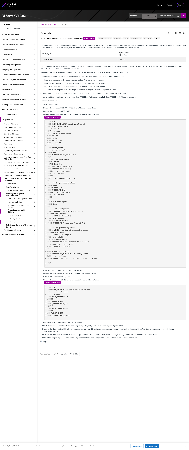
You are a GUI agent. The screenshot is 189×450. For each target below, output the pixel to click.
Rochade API (8, 144)
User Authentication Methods (13, 85)
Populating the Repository (11, 65)
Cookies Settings (137, 446)
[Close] (186, 446)
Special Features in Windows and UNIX (18, 172)
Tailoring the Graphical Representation (15, 195)
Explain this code (53, 117)
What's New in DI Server (11, 35)
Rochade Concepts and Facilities (13, 40)
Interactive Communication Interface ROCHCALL (17, 158)
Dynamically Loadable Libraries (15, 151)
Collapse (17, 28)
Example (13, 222)
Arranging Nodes (16, 215)
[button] (155, 16)
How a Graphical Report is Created (20, 199)
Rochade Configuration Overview (14, 80)
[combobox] (159, 15)
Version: (42, 38)
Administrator (136, 38)
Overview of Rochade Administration (15, 75)
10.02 (126, 38)
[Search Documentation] (183, 15)
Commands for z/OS (11, 169)
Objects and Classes (11, 134)
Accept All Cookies (152, 446)
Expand (7, 28)
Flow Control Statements (13, 127)
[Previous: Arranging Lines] (168, 33)
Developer (148, 38)
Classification (11, 184)
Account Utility (7, 90)
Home (42, 24)
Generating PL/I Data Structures (16, 165)
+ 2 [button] (156, 38)
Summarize (90, 38)
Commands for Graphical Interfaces (17, 175)
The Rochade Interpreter (13, 137)
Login (180, 5)
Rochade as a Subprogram (13, 154)
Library (159, 5)
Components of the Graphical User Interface (17, 180)
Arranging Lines (16, 218)
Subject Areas (7, 55)
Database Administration (11, 95)
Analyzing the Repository (11, 70)
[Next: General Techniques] (172, 33)
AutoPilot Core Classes (12, 230)
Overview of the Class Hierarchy (18, 190)
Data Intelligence (105, 38)
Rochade (118, 38)
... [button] (59, 24)
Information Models (9, 50)
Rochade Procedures (11, 130)
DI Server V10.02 (51, 24)
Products (133, 16)
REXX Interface (9, 147)
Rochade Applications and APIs (13, 60)
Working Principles (11, 124)
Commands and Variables (13, 140)
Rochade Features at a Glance (13, 45)
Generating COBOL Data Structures (17, 162)
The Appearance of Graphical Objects (19, 206)
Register (170, 5)
